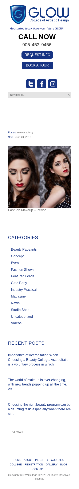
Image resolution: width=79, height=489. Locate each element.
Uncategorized (22, 316)
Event (15, 263)
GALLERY (52, 464)
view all (18, 432)
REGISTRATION (33, 464)
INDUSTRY (41, 459)
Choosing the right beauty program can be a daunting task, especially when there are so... (39, 409)
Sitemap (39, 478)
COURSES (57, 459)
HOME (17, 459)
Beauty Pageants (24, 249)
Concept (17, 256)
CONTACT (38, 469)
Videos (16, 323)
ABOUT (28, 459)
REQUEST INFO (37, 55)
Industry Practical (24, 289)
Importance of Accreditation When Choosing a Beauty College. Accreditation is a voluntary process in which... (39, 359)
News (15, 303)
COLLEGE (16, 464)
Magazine (18, 296)
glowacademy (25, 132)
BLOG (63, 464)
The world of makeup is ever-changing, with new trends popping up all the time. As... (37, 384)
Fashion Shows (22, 269)
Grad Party (19, 283)
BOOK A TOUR (37, 65)
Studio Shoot (20, 310)
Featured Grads (22, 276)
